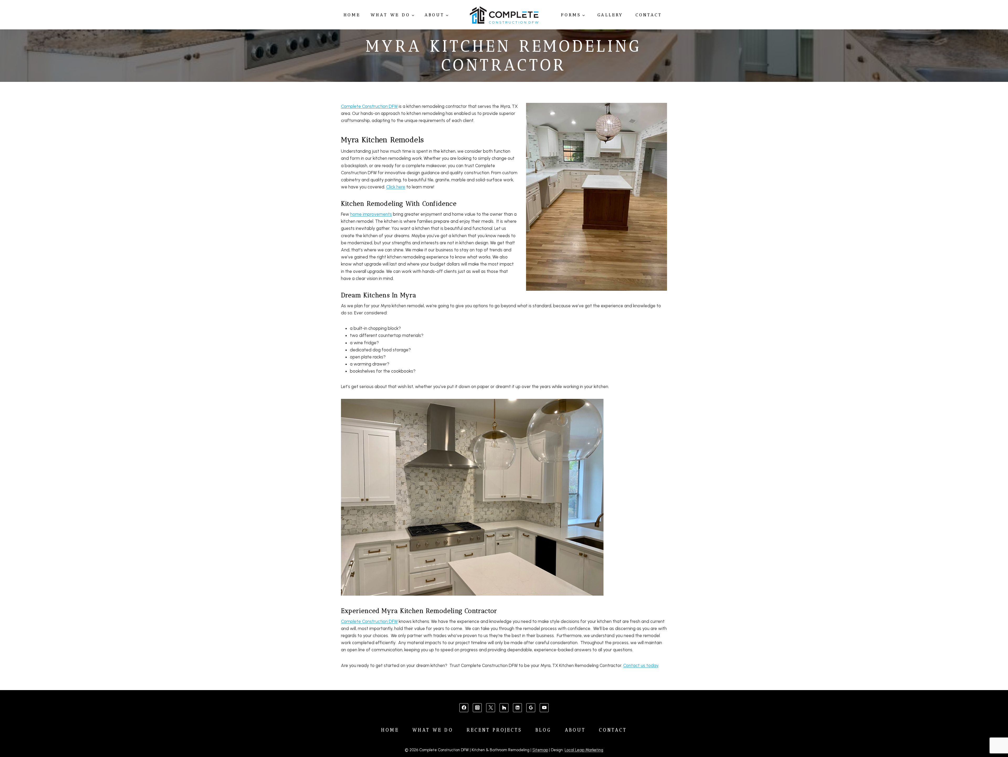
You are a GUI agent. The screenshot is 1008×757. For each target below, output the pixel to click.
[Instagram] (477, 707)
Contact (649, 14)
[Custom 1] (504, 707)
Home (352, 14)
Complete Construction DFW (369, 106)
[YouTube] (544, 707)
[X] (490, 707)
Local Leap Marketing (584, 750)
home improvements (371, 214)
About (575, 730)
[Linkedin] (517, 707)
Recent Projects (494, 730)
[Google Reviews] (530, 707)
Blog (543, 730)
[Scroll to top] (995, 736)
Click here (395, 186)
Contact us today (640, 665)
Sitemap (540, 750)
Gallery (610, 14)
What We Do (432, 730)
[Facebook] (463, 707)
